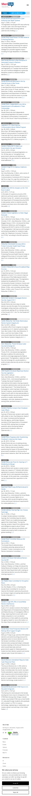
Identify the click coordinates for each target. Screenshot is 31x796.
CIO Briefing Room (6, 485)
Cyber (4, 766)
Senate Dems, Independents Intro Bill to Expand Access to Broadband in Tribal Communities (13, 106)
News (4, 742)
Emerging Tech (5, 16)
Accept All (15, 783)
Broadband (15, 102)
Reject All (15, 792)
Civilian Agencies (6, 165)
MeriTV (5, 752)
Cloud (4, 763)
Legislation (12, 79)
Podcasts (5, 750)
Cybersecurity (15, 16)
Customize (15, 788)
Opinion (5, 747)
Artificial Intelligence (17, 35)
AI (3, 760)
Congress (4, 79)
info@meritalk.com (8, 729)
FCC (13, 165)
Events (4, 744)
